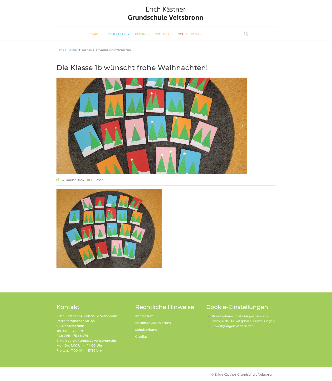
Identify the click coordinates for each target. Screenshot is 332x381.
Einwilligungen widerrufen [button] (233, 326)
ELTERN (141, 34)
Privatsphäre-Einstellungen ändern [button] (240, 316)
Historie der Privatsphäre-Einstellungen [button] (243, 321)
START (94, 34)
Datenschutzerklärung (153, 323)
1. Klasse (97, 180)
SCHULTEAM (117, 34)
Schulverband (146, 330)
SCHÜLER (162, 34)
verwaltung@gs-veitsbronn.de (92, 340)
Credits (141, 336)
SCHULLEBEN (188, 34)
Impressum (144, 316)
